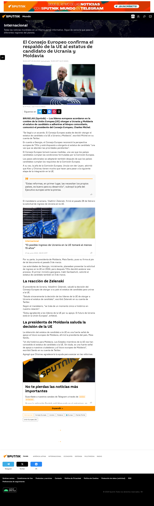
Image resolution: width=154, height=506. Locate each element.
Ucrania (51, 415)
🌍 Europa (69, 415)
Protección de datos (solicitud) (113, 478)
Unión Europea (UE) (30, 419)
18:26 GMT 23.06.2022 (31, 61)
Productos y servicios (44, 478)
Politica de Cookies (91, 478)
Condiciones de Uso (25, 478)
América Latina (39, 456)
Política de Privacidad (73, 478)
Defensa (78, 456)
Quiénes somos (8, 478)
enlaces (29, 399)
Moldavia (60, 415)
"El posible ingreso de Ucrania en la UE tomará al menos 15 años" (58, 246)
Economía (68, 456)
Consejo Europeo (40, 415)
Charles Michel (80, 415)
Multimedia (89, 456)
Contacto (58, 478)
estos (82, 396)
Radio (99, 456)
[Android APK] (10, 490)
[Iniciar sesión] (138, 16)
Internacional (32, 241)
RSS (129, 478)
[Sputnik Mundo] (11, 18)
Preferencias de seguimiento (14, 481)
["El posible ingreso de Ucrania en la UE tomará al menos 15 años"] (59, 223)
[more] (91, 194)
